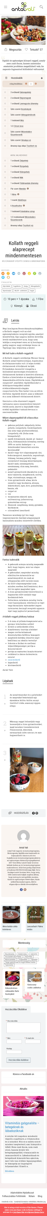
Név (8, 1038)
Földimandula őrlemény (29, 183)
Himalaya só (26, 140)
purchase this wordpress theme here (28, 1212)
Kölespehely (25, 172)
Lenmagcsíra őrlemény (29, 103)
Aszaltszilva (17, 206)
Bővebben (9, 1171)
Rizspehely (24, 166)
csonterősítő (14, 659)
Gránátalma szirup (27, 211)
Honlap (9, 1048)
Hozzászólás (21, 812)
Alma (14, 194)
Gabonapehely (25, 92)
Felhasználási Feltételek (14, 1196)
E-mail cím (29, 1038)
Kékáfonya (22, 200)
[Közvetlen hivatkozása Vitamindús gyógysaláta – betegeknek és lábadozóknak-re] (23, 1106)
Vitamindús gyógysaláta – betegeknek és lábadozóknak (22, 1127)
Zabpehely (24, 160)
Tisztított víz (32, 146)
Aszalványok (26, 109)
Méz (22, 120)
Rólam (32, 1196)
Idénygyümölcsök (28, 115)
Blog (40, 1196)
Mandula (22, 189)
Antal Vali (23, 847)
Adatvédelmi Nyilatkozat (22, 1192)
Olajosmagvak (25, 98)
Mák (21, 177)
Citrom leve (18, 126)
